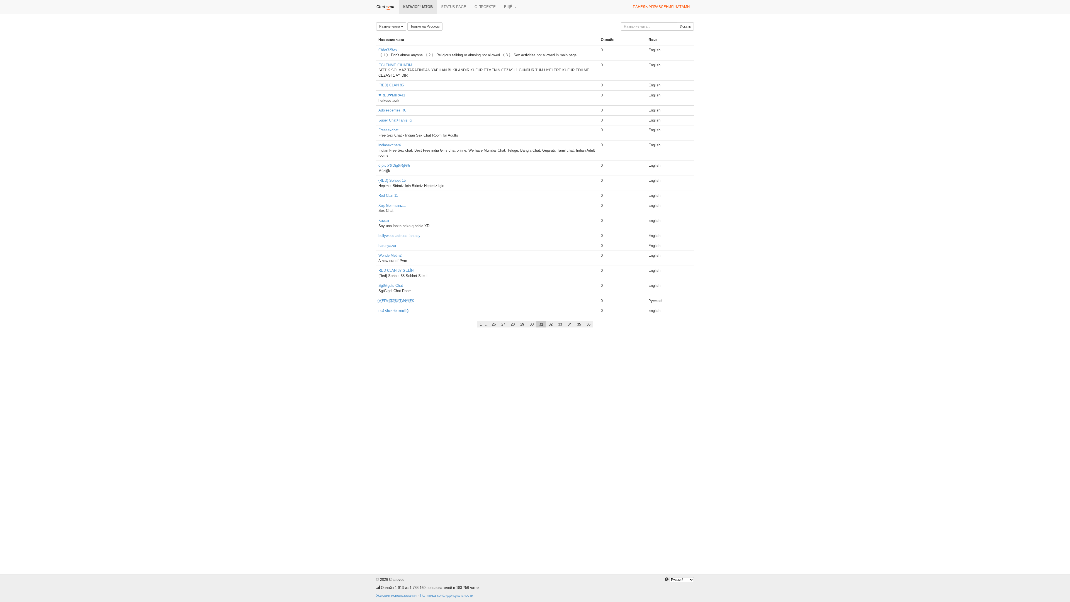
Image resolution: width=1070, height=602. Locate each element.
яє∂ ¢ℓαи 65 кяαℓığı (394, 311)
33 (560, 324)
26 (494, 324)
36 (588, 324)
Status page (453, 7)
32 (551, 324)
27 (503, 324)
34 (570, 324)
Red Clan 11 (388, 195)
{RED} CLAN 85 (391, 85)
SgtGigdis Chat (390, 285)
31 (541, 324)
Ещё (509, 7)
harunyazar (387, 246)
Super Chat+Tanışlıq (395, 120)
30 (532, 324)
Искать (685, 26)
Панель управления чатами (661, 7)
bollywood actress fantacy (399, 236)
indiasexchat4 (389, 145)
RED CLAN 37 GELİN (396, 270)
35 (579, 324)
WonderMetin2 (390, 255)
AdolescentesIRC (392, 110)
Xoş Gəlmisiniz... (392, 205)
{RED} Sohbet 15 (392, 180)
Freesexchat (388, 130)
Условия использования (396, 595)
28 (513, 324)
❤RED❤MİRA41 (391, 95)
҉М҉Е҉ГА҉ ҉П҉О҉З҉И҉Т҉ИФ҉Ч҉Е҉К (396, 301)
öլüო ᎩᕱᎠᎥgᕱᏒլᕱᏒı (394, 165)
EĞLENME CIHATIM (395, 65)
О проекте (485, 7)
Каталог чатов (418, 7)
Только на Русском (424, 26)
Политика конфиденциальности (446, 595)
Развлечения (390, 26)
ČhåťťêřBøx (387, 50)
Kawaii (383, 221)
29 (522, 324)
